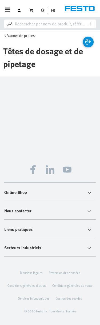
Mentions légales (31, 272)
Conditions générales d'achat (26, 285)
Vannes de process (21, 35)
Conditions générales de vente (72, 285)
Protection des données (64, 272)
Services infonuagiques (33, 298)
